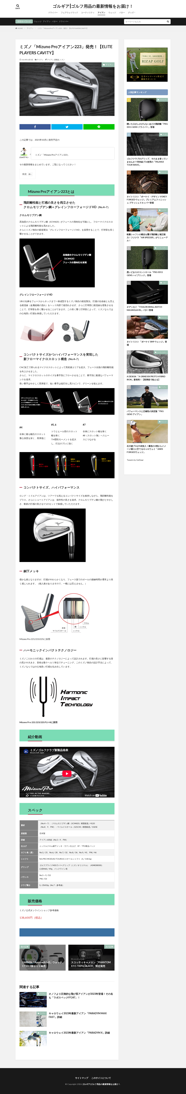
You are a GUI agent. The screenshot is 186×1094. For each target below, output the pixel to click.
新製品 (56, 60)
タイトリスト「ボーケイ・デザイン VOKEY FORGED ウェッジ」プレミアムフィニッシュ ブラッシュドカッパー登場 (147, 199)
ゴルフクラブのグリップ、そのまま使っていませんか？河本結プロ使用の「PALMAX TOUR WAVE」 (147, 161)
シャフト (164, 210)
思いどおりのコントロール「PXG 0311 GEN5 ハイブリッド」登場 (145, 273)
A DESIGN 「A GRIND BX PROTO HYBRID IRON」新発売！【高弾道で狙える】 (146, 378)
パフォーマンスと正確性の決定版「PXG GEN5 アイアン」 (145, 413)
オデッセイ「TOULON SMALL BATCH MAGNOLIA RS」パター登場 (144, 308)
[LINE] (99, 127)
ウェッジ (112, 12)
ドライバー (53, 12)
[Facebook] (35, 127)
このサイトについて (101, 1078)
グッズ (131, 12)
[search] (168, 21)
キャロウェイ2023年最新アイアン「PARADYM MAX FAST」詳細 (78, 1015)
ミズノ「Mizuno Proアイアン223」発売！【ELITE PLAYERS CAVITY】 (62, 28)
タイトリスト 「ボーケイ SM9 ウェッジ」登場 (147, 343)
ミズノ (62, 60)
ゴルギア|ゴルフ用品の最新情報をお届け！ (93, 6)
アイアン (101, 12)
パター (122, 12)
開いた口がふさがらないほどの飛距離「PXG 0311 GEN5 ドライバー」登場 (147, 125)
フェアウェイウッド (69, 12)
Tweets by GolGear (135, 460)
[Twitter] (67, 127)
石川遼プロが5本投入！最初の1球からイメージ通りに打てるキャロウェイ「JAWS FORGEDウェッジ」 (146, 449)
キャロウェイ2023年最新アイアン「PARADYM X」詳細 (79, 1032)
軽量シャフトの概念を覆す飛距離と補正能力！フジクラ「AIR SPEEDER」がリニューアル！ (147, 237)
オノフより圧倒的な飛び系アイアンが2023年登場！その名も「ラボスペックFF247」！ (81, 995)
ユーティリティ (87, 12)
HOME (20, 28)
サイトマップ (81, 1078)
